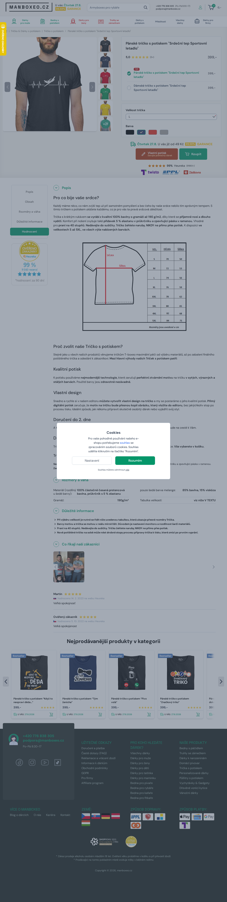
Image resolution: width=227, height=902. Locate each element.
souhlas (125, 443)
